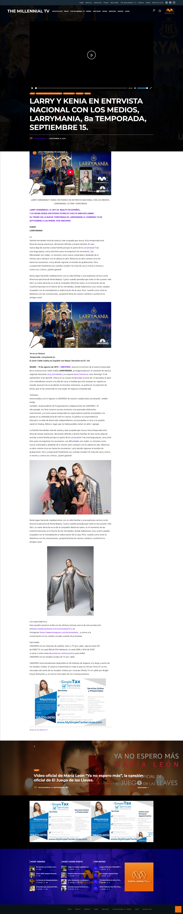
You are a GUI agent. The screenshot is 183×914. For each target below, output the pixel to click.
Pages (106, 3)
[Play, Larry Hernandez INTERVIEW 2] (91, 55)
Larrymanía (88, 247)
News (148, 3)
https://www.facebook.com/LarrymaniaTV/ (51, 628)
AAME (81, 3)
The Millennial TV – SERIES (132, 3)
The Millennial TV (28, 11)
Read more (142, 788)
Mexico (89, 3)
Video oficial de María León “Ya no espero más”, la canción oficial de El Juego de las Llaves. (88, 777)
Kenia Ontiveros (81, 374)
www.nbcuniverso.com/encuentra (59, 653)
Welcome (115, 3)
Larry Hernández (54, 374)
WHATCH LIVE (157, 3)
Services (98, 3)
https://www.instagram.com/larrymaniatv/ (59, 632)
